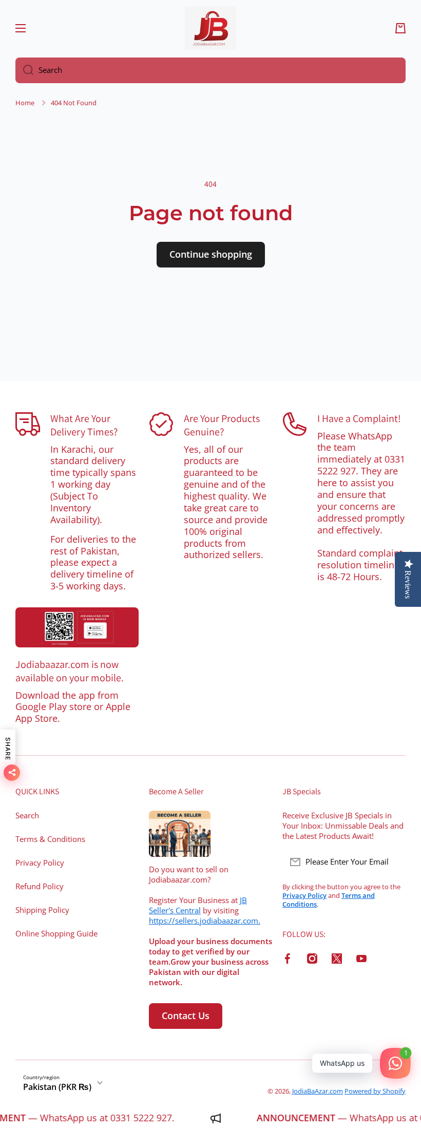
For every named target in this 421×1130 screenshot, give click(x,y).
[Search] (24, 70)
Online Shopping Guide (56, 933)
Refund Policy (39, 886)
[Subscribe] (393, 862)
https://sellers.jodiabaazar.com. (204, 920)
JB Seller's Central (198, 905)
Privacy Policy (39, 862)
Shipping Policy (42, 910)
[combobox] (210, 70)
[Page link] (77, 627)
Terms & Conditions (50, 839)
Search (27, 815)
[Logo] (210, 28)
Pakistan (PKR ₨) (57, 1087)
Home (24, 103)
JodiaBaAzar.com (317, 1091)
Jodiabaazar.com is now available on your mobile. (69, 671)
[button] (400, 28)
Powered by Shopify (375, 1091)
